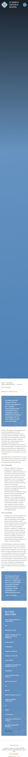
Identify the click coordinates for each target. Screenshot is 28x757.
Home (2, 382)
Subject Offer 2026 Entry (8, 384)
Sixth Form (9, 382)
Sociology (19, 384)
